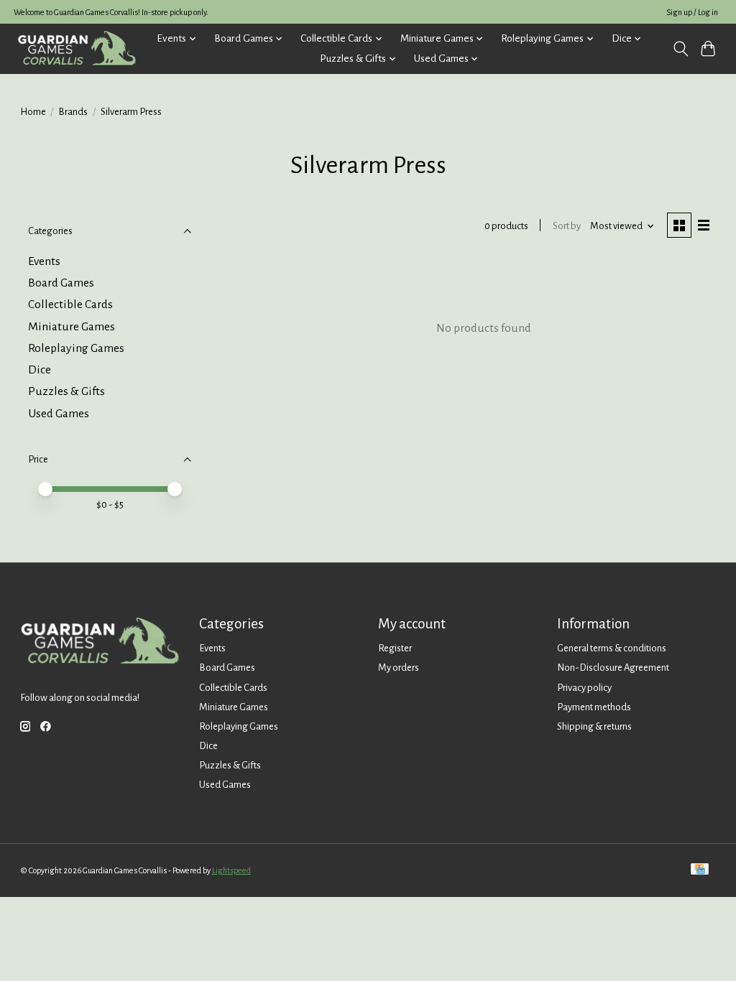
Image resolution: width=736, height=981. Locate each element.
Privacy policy (584, 687)
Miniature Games (71, 326)
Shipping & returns (594, 726)
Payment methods (594, 707)
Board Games (61, 282)
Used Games (58, 413)
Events (44, 261)
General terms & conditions (611, 648)
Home (33, 111)
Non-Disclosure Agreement (613, 667)
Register (395, 648)
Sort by (567, 225)
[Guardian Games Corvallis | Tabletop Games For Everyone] (76, 48)
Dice (39, 369)
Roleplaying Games (76, 348)
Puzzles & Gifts (66, 391)
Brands (73, 111)
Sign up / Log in (692, 12)
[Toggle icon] (680, 49)
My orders (398, 667)
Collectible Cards (70, 304)
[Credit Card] (700, 870)
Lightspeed (231, 870)
